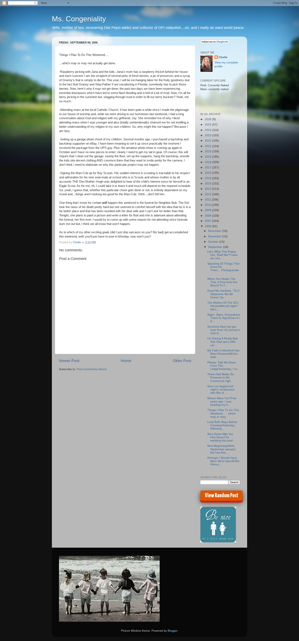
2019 (208, 156)
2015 (208, 178)
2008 (208, 215)
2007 (208, 220)
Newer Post (69, 361)
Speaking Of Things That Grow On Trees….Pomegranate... (223, 268)
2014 (208, 183)
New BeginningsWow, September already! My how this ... (221, 449)
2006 (208, 226)
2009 (208, 210)
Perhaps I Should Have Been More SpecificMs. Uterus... (223, 461)
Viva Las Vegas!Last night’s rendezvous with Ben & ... (221, 389)
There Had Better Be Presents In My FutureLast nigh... (220, 377)
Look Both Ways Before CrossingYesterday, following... (222, 425)
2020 (208, 151)
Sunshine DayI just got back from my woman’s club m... (223, 330)
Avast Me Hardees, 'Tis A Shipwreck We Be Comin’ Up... (223, 294)
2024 (208, 130)
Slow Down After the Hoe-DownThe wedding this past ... (221, 437)
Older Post (182, 361)
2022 (208, 140)
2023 (208, 135)
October (213, 241)
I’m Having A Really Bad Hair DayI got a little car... (222, 342)
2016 (208, 172)
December (215, 230)
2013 (208, 188)
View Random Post (221, 495)
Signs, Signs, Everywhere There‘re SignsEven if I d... (223, 318)
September (215, 247)
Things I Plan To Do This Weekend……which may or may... (223, 413)
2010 (208, 204)
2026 (208, 119)
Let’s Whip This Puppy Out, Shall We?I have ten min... (222, 255)
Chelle (223, 57)
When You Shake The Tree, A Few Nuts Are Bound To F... (222, 282)
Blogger (172, 630)
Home (126, 361)
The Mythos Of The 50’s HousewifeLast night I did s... (222, 306)
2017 (208, 167)
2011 (208, 199)
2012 (208, 194)
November (215, 236)
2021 (208, 146)
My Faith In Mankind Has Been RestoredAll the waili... (223, 354)
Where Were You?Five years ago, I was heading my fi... (221, 401)
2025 (208, 124)
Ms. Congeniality (79, 19)
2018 (208, 162)
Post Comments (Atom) (92, 369)
